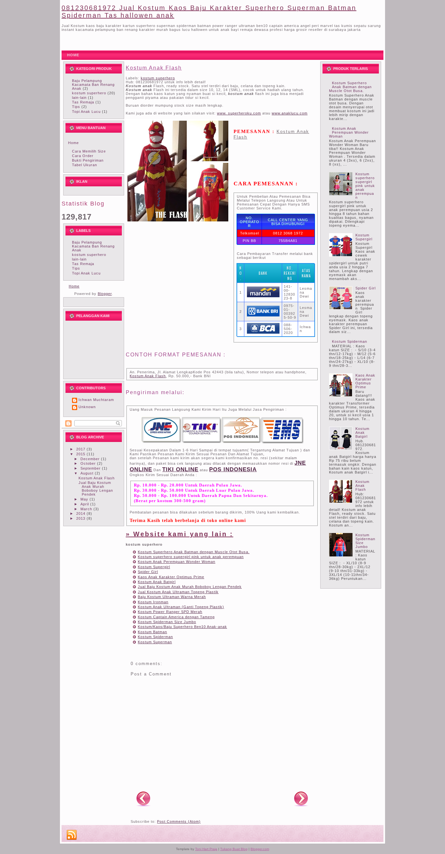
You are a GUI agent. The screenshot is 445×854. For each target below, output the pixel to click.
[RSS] (71, 835)
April (85, 504)
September (91, 468)
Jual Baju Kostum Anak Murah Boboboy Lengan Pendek (96, 488)
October (88, 463)
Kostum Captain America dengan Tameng (176, 617)
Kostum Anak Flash (97, 478)
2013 (81, 518)
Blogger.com (260, 849)
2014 (81, 513)
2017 (81, 449)
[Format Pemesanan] (222, 443)
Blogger (105, 294)
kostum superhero (89, 93)
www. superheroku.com (239, 113)
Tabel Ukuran (84, 165)
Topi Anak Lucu (86, 111)
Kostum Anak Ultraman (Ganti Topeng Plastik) (181, 607)
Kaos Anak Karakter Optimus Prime (171, 577)
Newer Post (143, 798)
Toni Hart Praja (206, 849)
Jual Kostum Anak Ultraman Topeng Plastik (178, 592)
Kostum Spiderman (155, 637)
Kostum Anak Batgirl (157, 582)
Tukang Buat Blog (234, 849)
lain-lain (79, 98)
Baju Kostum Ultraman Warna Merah (172, 597)
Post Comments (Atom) (179, 821)
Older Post (301, 798)
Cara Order (82, 156)
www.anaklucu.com (290, 113)
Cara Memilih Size (89, 151)
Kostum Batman (152, 632)
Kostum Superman (155, 642)
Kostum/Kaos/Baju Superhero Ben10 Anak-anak (182, 627)
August (87, 473)
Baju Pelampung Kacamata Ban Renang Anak (93, 84)
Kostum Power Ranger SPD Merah (170, 612)
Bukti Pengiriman (88, 160)
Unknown (87, 407)
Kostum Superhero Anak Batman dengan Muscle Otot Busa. (194, 552)
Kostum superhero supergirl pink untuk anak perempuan (191, 557)
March (86, 509)
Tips (76, 107)
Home (73, 143)
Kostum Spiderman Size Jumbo (167, 622)
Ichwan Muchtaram (96, 400)
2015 (81, 454)
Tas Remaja (83, 102)
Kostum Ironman (153, 602)
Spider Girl (148, 572)
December (90, 459)
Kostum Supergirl (154, 567)
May (85, 499)
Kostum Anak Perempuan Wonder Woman (176, 562)
